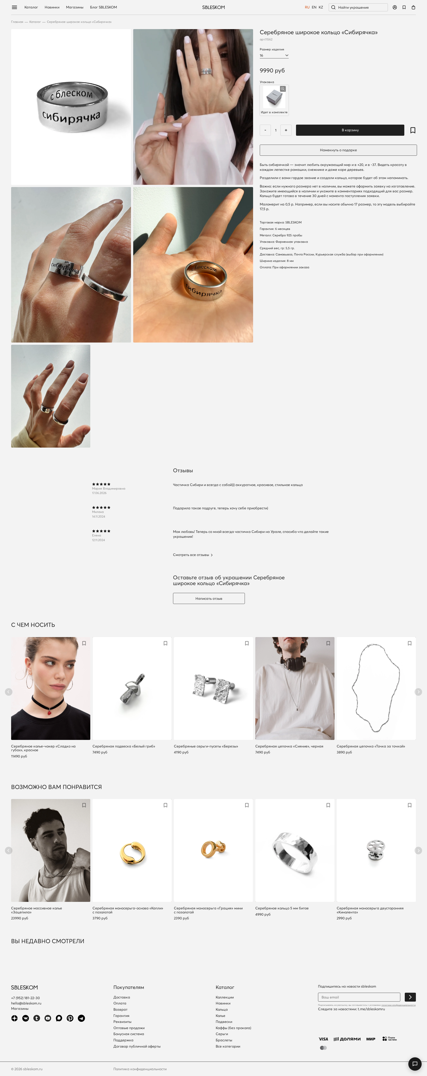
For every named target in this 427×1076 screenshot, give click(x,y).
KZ (321, 7)
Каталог (31, 7)
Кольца (222, 1010)
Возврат (120, 1010)
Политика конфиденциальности (140, 1069)
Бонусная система (128, 1034)
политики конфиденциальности (398, 1005)
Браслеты (224, 1040)
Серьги (222, 1034)
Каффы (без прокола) (233, 1028)
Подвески (224, 1022)
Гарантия (121, 1016)
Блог (103, 7)
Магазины (74, 7)
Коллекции (225, 997)
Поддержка (123, 1040)
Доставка (121, 997)
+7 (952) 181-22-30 (25, 998)
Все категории (228, 1046)
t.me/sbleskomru (371, 1009)
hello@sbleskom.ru (26, 1003)
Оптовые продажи (129, 1028)
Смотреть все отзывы (191, 555)
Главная (17, 22)
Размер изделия (272, 49)
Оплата (119, 1003)
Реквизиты (122, 1022)
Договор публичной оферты (137, 1046)
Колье (220, 1016)
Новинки (52, 7)
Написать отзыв (208, 598)
